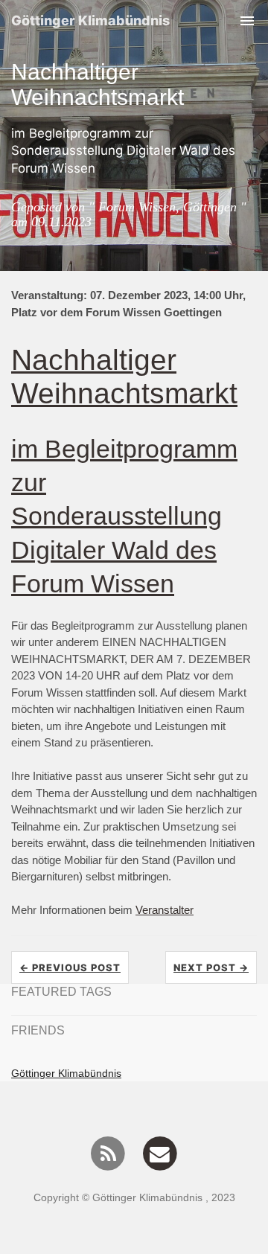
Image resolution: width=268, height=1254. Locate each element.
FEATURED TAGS (61, 991)
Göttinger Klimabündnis (90, 20)
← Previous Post (70, 967)
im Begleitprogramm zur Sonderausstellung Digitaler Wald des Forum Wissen (124, 516)
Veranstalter (164, 909)
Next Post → (211, 967)
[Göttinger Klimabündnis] (108, 1153)
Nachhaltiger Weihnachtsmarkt (124, 376)
